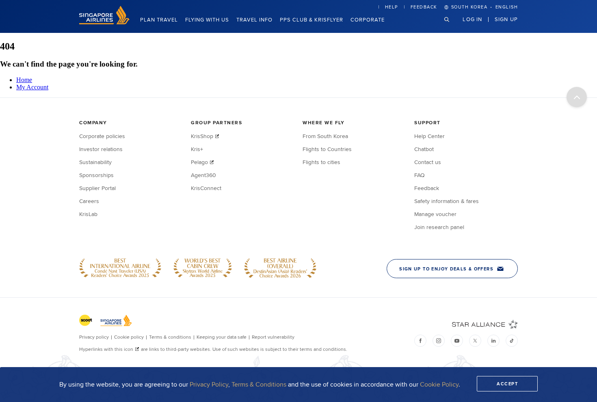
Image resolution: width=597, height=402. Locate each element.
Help (391, 7)
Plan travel (159, 19)
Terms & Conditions (258, 384)
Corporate (367, 19)
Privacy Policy (209, 384)
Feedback (424, 7)
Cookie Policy (439, 384)
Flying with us (207, 19)
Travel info (254, 19)
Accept (507, 383)
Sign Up (506, 19)
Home (24, 79)
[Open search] (451, 26)
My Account (32, 87)
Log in (472, 19)
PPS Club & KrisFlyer (311, 19)
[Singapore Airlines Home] (104, 22)
